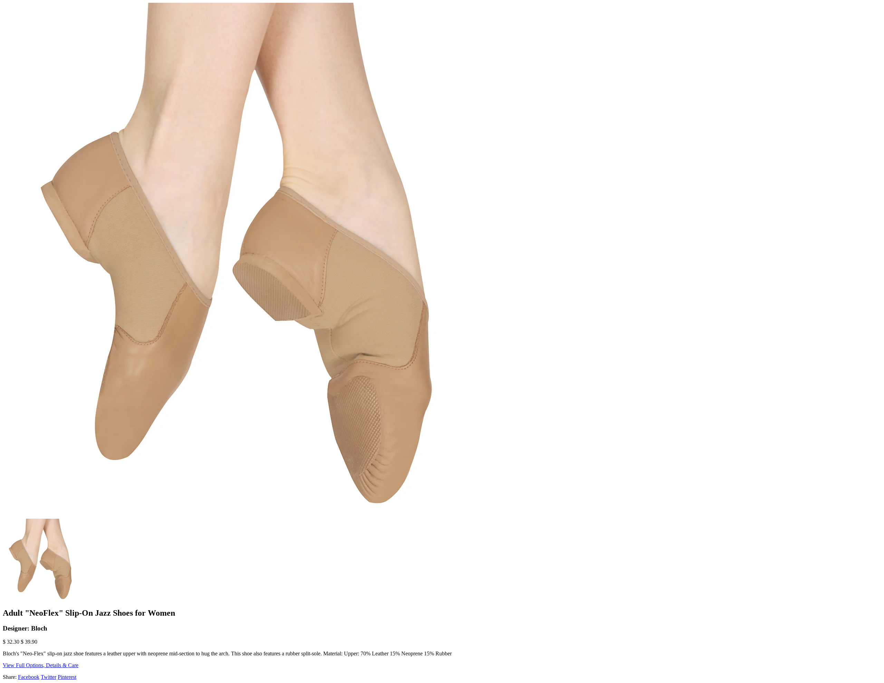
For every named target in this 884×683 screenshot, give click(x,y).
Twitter (48, 677)
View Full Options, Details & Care (40, 665)
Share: (10, 677)
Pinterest (67, 677)
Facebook (28, 677)
